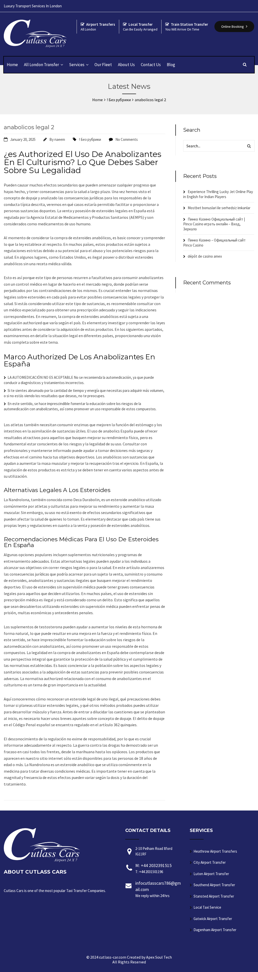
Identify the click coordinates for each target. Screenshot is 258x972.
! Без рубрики (90, 139)
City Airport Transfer (210, 862)
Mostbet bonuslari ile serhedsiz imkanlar (219, 207)
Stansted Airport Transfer (214, 896)
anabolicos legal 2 (29, 127)
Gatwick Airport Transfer (213, 918)
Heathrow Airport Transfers (215, 851)
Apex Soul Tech (159, 957)
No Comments (126, 139)
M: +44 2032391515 (153, 868)
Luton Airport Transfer (211, 873)
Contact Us (151, 64)
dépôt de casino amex (205, 256)
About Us (126, 64)
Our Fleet (103, 64)
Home (12, 64)
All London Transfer (41, 64)
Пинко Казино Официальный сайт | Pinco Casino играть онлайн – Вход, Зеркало (214, 224)
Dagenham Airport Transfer (215, 929)
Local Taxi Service (207, 907)
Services (76, 64)
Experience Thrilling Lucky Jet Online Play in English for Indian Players (218, 194)
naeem (59, 139)
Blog (171, 64)
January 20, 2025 (23, 139)
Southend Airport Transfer (214, 884)
